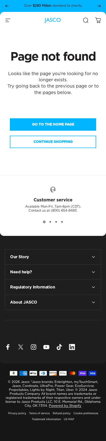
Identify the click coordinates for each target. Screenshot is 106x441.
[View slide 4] (62, 222)
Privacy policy (17, 413)
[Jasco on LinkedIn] (72, 347)
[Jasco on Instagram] (33, 347)
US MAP (69, 419)
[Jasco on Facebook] (8, 347)
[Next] (99, 6)
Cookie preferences (85, 413)
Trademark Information (46, 419)
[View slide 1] (44, 222)
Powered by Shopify (65, 406)
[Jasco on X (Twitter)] (21, 347)
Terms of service (39, 413)
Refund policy (62, 413)
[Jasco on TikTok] (59, 347)
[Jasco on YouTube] (46, 347)
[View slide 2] (50, 222)
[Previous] (6, 6)
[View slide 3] (56, 222)
